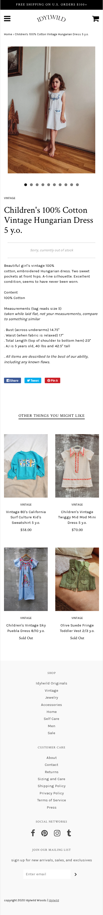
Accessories (51, 704)
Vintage (26, 504)
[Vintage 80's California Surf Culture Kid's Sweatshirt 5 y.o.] (26, 466)
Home (8, 34)
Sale (51, 733)
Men (51, 726)
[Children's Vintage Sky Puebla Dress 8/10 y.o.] (26, 579)
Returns (51, 772)
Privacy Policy (52, 793)
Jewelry (51, 697)
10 (77, 184)
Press (51, 807)
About (51, 757)
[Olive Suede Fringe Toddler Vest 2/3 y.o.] (77, 579)
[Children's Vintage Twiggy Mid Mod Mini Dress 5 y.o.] (77, 466)
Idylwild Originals (51, 683)
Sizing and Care (51, 779)
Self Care (51, 718)
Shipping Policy (52, 786)
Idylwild (54, 900)
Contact (51, 764)
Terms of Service (51, 800)
